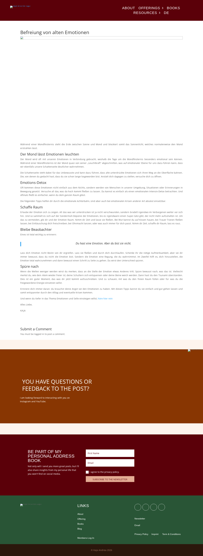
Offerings (149, 8)
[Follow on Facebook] (145, 507)
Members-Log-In (85, 538)
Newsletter (139, 518)
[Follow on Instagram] (137, 507)
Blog (79, 528)
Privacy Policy (141, 534)
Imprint (154, 534)
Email (137, 525)
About (128, 8)
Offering (81, 519)
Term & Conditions (171, 534)
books (173, 8)
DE (166, 13)
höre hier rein (105, 298)
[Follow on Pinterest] (153, 507)
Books (80, 524)
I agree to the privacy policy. (105, 471)
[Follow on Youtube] (161, 507)
